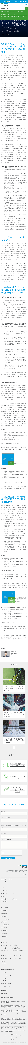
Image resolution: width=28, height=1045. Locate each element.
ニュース (17, 1)
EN (20, 1)
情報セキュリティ (14, 1034)
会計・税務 (8, 690)
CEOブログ (4, 964)
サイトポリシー (14, 1037)
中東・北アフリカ (6, 984)
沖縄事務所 (4, 936)
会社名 (3, 824)
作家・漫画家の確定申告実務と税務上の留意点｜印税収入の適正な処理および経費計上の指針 (13, 739)
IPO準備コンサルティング (8, 14)
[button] (24, 4)
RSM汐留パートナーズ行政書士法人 (11, 955)
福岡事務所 (4, 933)
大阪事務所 (4, 928)
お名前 (3, 811)
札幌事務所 (4, 910)
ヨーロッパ (4, 978)
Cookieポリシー (14, 1039)
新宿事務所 (4, 922)
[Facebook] (23, 874)
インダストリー (5, 884)
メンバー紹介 (5, 890)
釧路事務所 (4, 913)
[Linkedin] (21, 874)
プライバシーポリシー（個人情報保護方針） (14, 1036)
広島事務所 (4, 930)
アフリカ (3, 972)
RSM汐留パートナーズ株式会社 (9, 945)
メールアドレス (5, 817)
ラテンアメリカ (5, 981)
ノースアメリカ (5, 986)
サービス (3, 882)
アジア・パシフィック (7, 975)
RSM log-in (4, 993)
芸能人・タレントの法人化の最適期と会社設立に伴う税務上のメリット (13, 713)
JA (21, 1)
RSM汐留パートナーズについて (9, 899)
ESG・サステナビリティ (8, 893)
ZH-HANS (25, 1)
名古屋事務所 (5, 925)
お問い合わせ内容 (6, 839)
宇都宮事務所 (5, 919)
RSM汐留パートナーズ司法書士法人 (11, 958)
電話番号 (3, 833)
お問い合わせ (5, 902)
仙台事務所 (4, 916)
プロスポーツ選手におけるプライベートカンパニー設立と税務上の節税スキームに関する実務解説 (13, 687)
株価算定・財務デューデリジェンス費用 (12, 12)
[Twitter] (26, 874)
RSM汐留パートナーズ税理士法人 (10, 948)
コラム (3, 887)
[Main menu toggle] (26, 4)
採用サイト (4, 961)
